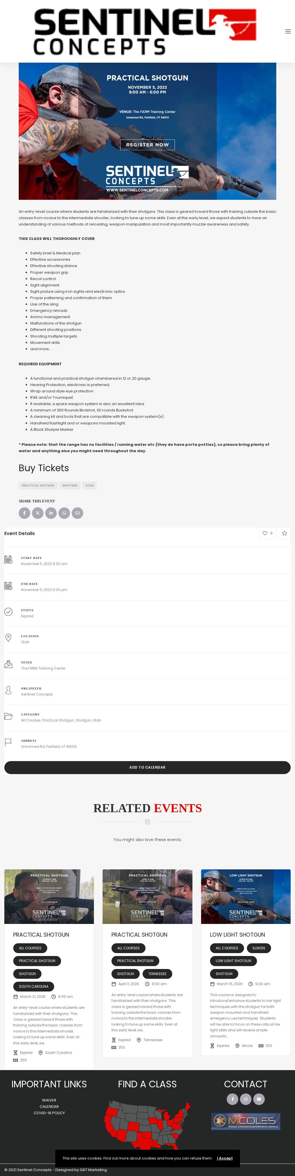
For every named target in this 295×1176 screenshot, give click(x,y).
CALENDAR (49, 1106)
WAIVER (49, 1100)
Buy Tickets (44, 467)
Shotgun (70, 485)
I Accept (225, 1158)
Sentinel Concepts (37, 694)
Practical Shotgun (38, 485)
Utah (90, 485)
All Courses (31, 720)
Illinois (259, 948)
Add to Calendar (147, 767)
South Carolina (33, 986)
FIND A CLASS (147, 1084)
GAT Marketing (93, 1170)
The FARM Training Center (43, 668)
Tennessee (157, 973)
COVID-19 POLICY (49, 1113)
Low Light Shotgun (237, 935)
